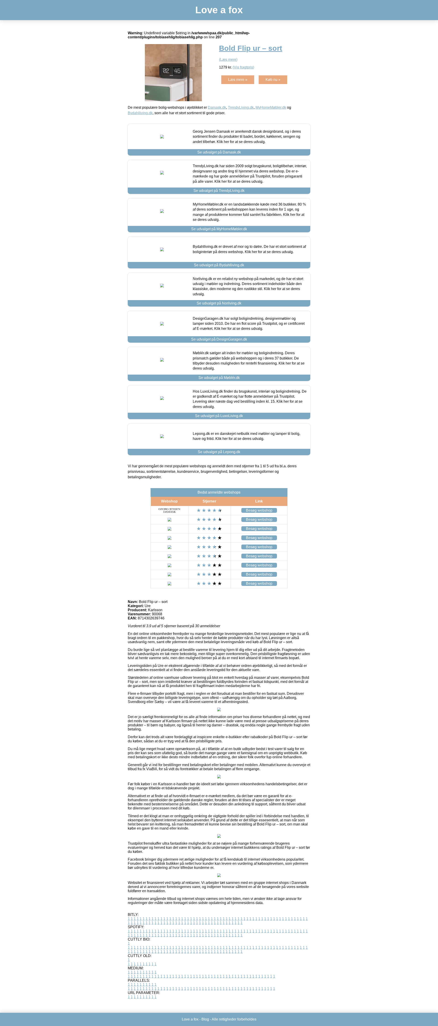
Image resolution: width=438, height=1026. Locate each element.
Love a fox (219, 10)
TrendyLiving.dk (241, 107)
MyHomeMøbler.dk (271, 107)
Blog (205, 1019)
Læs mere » (237, 80)
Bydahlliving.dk (140, 113)
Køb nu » (273, 80)
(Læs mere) (228, 59)
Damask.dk (217, 107)
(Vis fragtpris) (243, 67)
